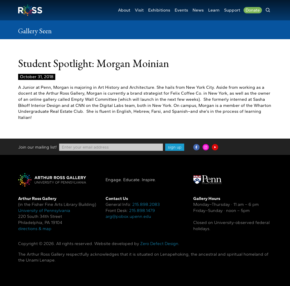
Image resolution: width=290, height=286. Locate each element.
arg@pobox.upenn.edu (128, 216)
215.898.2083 (146, 204)
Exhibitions (159, 10)
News (198, 10)
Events (181, 10)
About (124, 10)
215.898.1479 (142, 210)
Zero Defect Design (159, 243)
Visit (139, 10)
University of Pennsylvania (44, 210)
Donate (253, 10)
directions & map (34, 228)
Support (232, 10)
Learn (214, 10)
